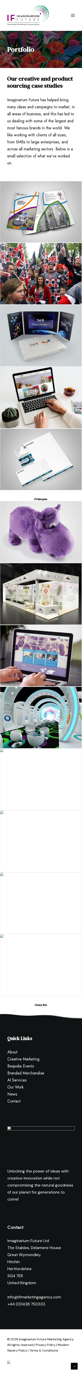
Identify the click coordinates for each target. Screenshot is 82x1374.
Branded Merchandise (25, 1073)
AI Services (16, 1080)
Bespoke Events (20, 1066)
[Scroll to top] (74, 1366)
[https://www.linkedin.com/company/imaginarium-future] (19, 1364)
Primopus (40, 499)
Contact (14, 1101)
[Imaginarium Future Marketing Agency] (28, 15)
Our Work (15, 1087)
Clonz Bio (41, 1005)
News (12, 1094)
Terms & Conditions (43, 1350)
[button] (73, 15)
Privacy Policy (46, 1345)
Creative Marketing (23, 1059)
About (12, 1052)
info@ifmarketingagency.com (34, 1297)
